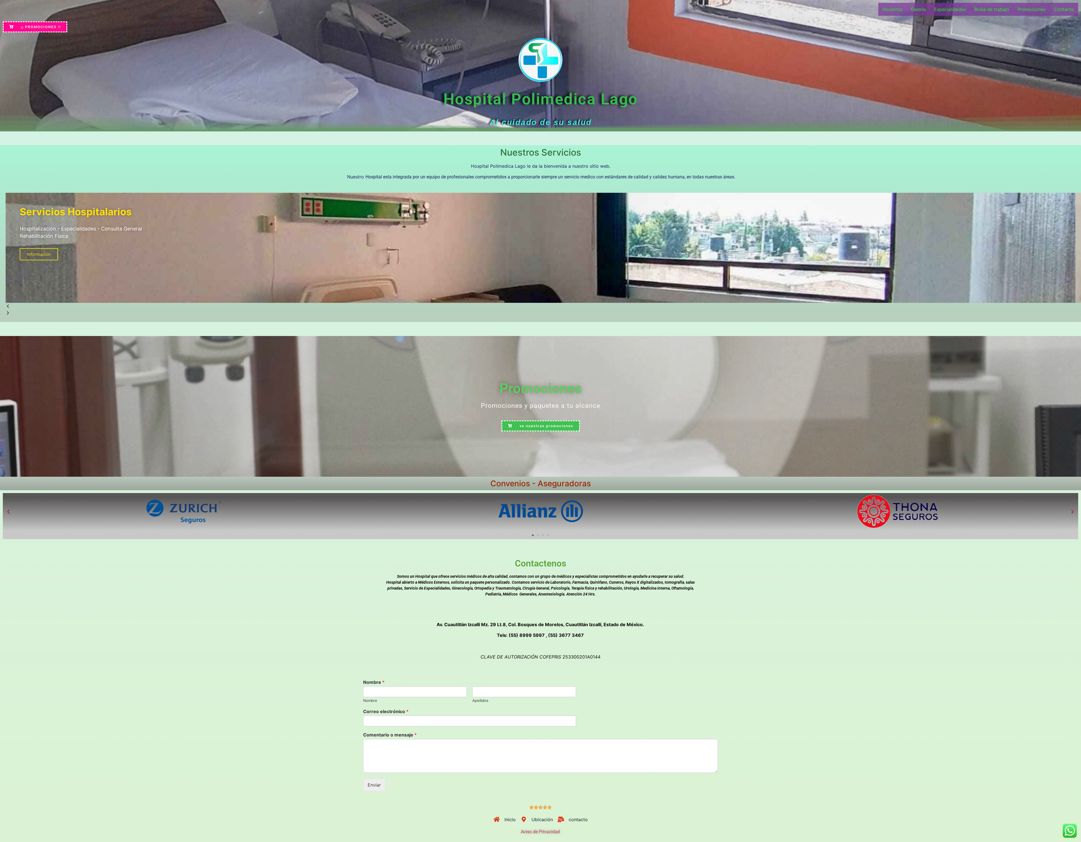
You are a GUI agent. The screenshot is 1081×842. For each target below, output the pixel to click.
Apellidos (480, 700)
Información (39, 254)
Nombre (374, 682)
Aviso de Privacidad (540, 831)
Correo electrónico (385, 711)
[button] (8, 512)
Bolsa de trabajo (991, 9)
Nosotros (892, 9)
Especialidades (950, 9)
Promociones (1032, 9)
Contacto (1064, 9)
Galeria (918, 9)
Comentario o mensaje (390, 735)
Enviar (374, 785)
